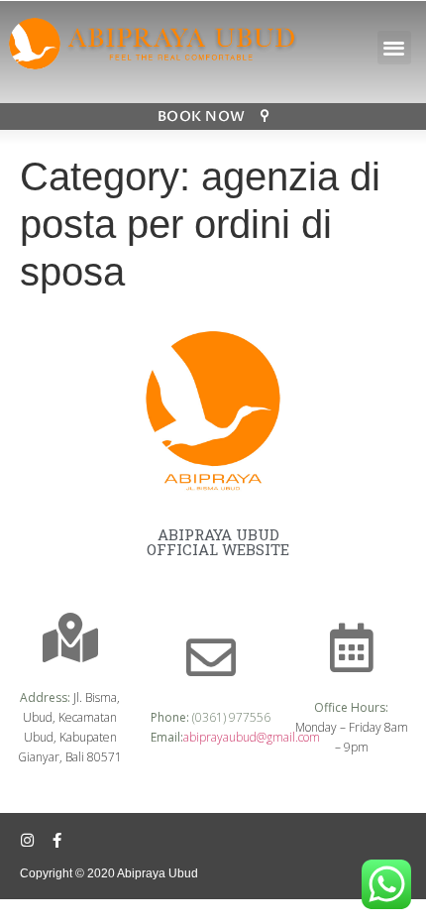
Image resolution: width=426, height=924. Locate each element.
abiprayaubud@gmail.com (251, 737)
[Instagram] (27, 840)
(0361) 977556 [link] (231, 717)
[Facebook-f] (57, 840)
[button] (394, 48)
